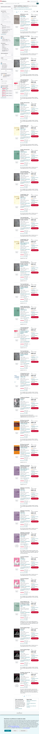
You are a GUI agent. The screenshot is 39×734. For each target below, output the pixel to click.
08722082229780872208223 (25, 635)
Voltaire (21, 399)
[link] (37, 11)
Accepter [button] (7, 730)
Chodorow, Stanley (23, 423)
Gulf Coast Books (26, 317)
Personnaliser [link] (23, 730)
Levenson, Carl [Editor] (24, 331)
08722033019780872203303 (25, 110)
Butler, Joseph (23, 129)
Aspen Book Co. (26, 682)
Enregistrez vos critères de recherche (31, 706)
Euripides (22, 629)
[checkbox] (1, 12)
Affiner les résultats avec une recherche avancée (23, 9)
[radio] (1, 39)
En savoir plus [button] (3, 97)
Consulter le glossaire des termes (31, 704)
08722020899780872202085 (25, 87)
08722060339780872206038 (25, 564)
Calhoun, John (22, 376)
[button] (15, 11)
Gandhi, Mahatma (23, 105)
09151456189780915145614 (25, 134)
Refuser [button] (15, 730)
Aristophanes (22, 580)
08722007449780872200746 (25, 64)
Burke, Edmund (23, 16)
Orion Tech (25, 296)
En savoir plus (3, 34)
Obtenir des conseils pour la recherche (31, 701)
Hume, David (22, 490)
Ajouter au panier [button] (35, 24)
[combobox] (21, 3)
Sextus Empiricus (23, 38)
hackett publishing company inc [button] (23, 7)
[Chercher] (37, 3)
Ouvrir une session (33, 1)
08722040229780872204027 (25, 475)
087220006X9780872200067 (25, 43)
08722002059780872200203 (25, 21)
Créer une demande (18, 708)
